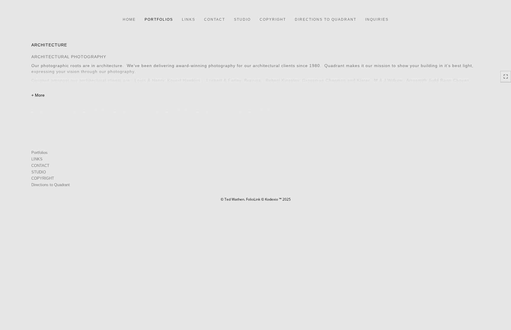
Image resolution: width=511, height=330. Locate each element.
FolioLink (253, 199)
